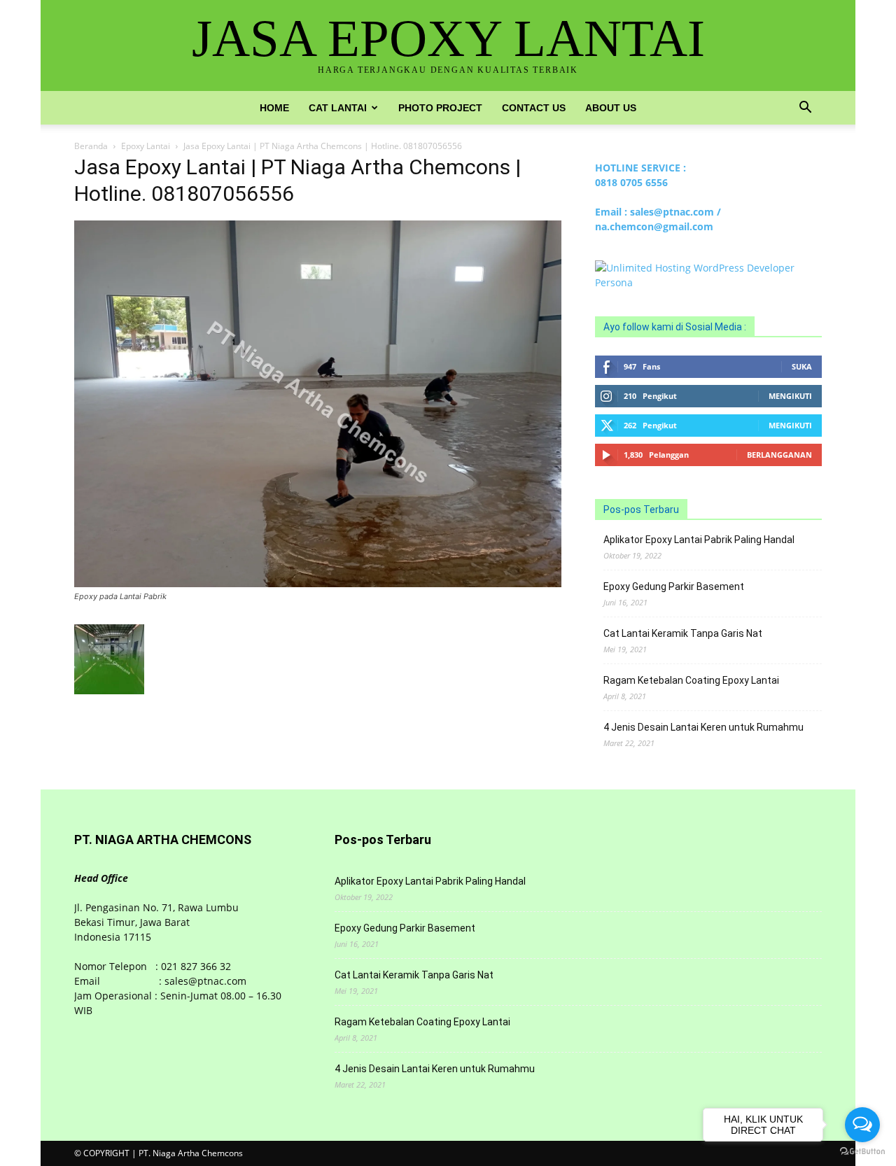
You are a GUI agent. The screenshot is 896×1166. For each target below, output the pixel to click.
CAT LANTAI (338, 107)
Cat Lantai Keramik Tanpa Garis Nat (682, 633)
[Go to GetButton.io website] (862, 1151)
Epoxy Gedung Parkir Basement (673, 586)
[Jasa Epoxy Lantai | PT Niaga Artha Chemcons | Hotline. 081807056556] (317, 583)
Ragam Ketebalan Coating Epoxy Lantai (691, 680)
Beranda (91, 146)
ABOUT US (610, 107)
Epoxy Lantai (145, 146)
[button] (805, 108)
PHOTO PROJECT (440, 107)
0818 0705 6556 (631, 182)
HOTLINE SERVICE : (640, 167)
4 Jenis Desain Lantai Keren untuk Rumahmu (703, 727)
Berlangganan (779, 454)
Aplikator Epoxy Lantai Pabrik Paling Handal (698, 539)
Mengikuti (790, 396)
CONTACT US (534, 107)
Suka (802, 366)
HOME (274, 107)
